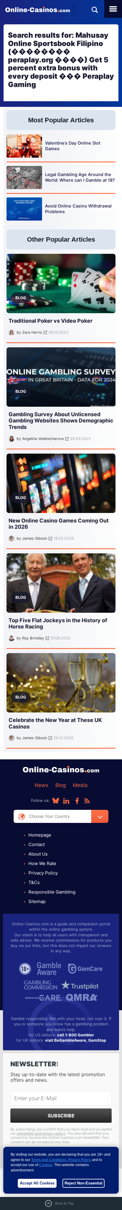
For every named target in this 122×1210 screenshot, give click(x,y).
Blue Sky (55, 800)
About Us (38, 854)
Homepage (39, 835)
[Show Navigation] (113, 9)
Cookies (45, 1165)
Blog (60, 785)
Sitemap (37, 901)
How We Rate (42, 863)
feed (87, 801)
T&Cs (34, 882)
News (41, 785)
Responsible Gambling (52, 892)
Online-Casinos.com (37, 9)
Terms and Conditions (48, 1160)
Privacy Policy (43, 873)
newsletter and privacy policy (41, 1133)
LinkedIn (66, 800)
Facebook (77, 800)
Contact (36, 844)
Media (80, 785)
